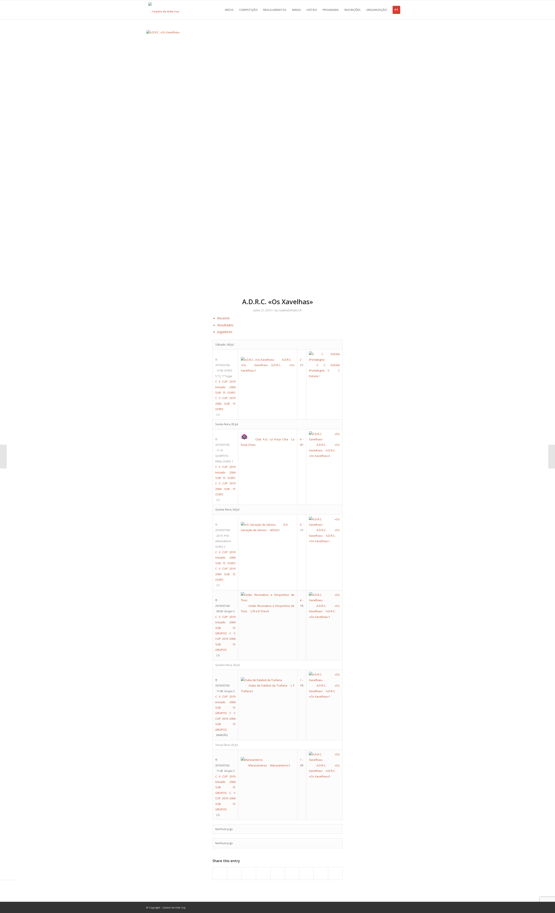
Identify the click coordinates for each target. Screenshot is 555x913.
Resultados (225, 325)
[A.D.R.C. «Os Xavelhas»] (277, 161)
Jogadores (224, 332)
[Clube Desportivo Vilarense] (3, 457)
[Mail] (405, 907)
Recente (223, 318)
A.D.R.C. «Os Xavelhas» (277, 301)
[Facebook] (386, 907)
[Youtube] (392, 907)
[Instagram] (399, 907)
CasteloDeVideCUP (290, 310)
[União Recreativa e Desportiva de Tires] (551, 457)
